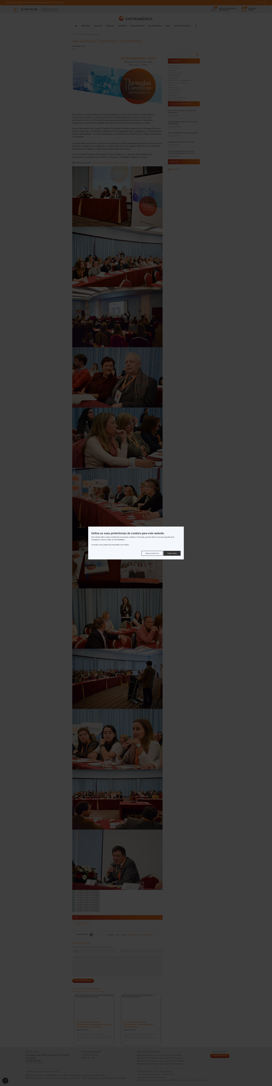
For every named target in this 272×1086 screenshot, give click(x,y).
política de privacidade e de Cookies (116, 545)
